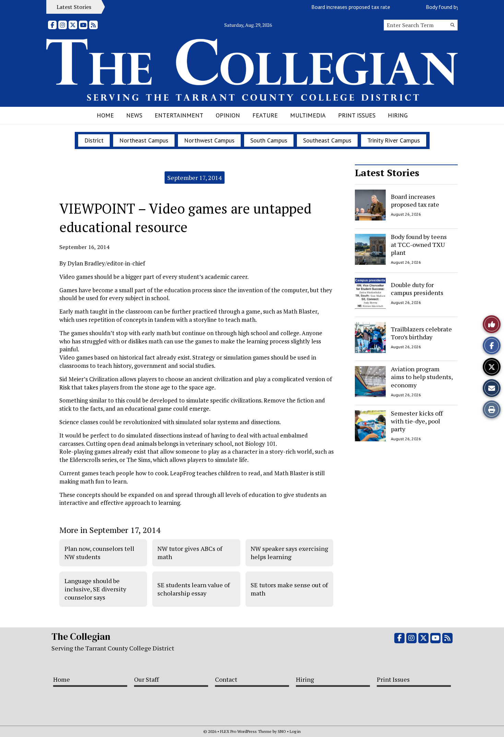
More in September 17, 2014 (109, 529)
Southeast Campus (327, 140)
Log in (295, 731)
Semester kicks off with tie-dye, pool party (417, 421)
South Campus (268, 140)
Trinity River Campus (393, 140)
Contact (226, 679)
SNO (282, 731)
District (94, 140)
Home (105, 115)
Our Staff (146, 679)
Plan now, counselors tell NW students (99, 552)
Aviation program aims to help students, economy (422, 377)
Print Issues (356, 115)
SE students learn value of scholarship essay (193, 589)
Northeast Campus (143, 140)
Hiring (398, 115)
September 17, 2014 (194, 177)
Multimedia (308, 115)
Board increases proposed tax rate (343, 6)
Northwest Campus (209, 140)
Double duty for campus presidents (417, 289)
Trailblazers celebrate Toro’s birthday (421, 333)
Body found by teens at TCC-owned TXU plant (419, 245)
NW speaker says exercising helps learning (289, 552)
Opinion (228, 115)
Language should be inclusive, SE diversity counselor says (95, 589)
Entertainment (179, 115)
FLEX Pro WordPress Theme (246, 731)
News (134, 115)
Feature (265, 115)
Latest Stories (387, 172)
